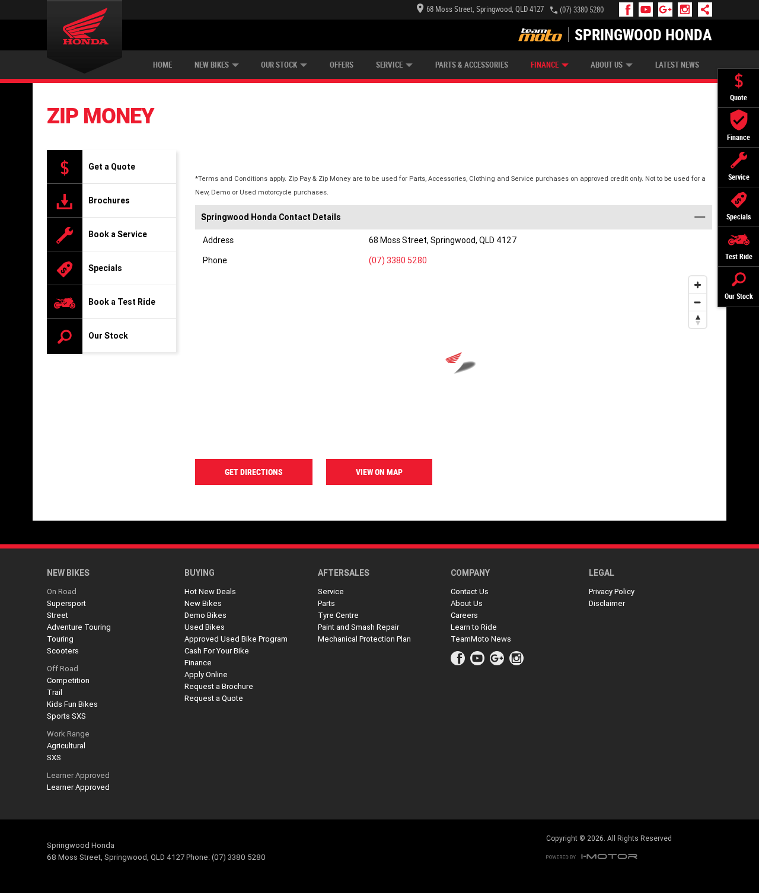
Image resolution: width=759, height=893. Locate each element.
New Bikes (211, 64)
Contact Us (470, 591)
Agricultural (66, 746)
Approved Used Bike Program (236, 639)
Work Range (68, 734)
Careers (464, 615)
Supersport (66, 603)
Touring (60, 639)
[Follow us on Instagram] (687, 9)
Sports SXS (66, 716)
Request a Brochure (218, 686)
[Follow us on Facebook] (629, 9)
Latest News (677, 64)
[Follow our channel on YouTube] (648, 9)
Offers (341, 64)
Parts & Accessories (471, 64)
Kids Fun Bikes (72, 704)
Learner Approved (78, 775)
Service (389, 64)
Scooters (63, 651)
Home (162, 64)
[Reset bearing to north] (697, 319)
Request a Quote (213, 698)
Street (57, 615)
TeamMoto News (481, 639)
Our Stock (279, 64)
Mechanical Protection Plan (364, 639)
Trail (54, 692)
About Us (607, 64)
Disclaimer (607, 603)
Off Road (62, 669)
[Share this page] (702, 9)
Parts (326, 603)
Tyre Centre (338, 615)
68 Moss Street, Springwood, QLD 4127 (485, 9)
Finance (545, 64)
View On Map (379, 472)
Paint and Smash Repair (358, 627)
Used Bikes (204, 627)
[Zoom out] (697, 302)
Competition (68, 680)
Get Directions (254, 472)
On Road (61, 591)
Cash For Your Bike (216, 651)
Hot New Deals (210, 591)
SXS (54, 757)
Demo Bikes (205, 615)
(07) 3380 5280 (582, 9)
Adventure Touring (79, 627)
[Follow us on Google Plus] (668, 9)
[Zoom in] (697, 285)
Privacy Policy (611, 591)
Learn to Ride (474, 627)
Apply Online (206, 674)
